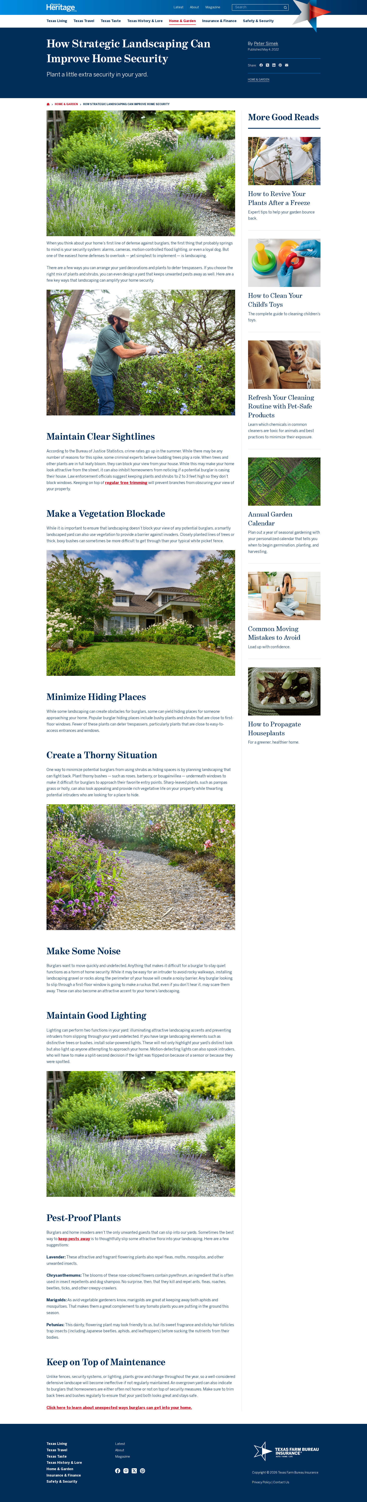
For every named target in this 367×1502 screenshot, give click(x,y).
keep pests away (74, 1239)
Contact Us (281, 1482)
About (194, 7)
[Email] (286, 65)
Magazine (212, 7)
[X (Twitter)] (267, 65)
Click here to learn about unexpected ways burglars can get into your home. (119, 1408)
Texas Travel (83, 21)
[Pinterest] (280, 65)
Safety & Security (258, 21)
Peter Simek (266, 44)
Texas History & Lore (145, 21)
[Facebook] (261, 65)
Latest (179, 7)
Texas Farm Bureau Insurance (298, 1472)
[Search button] (285, 7)
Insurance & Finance (219, 21)
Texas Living (57, 21)
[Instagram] (125, 1470)
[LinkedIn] (273, 65)
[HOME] (48, 104)
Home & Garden (182, 21)
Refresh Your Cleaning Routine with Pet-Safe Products (281, 406)
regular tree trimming (126, 483)
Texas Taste (111, 21)
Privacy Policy (261, 1482)
